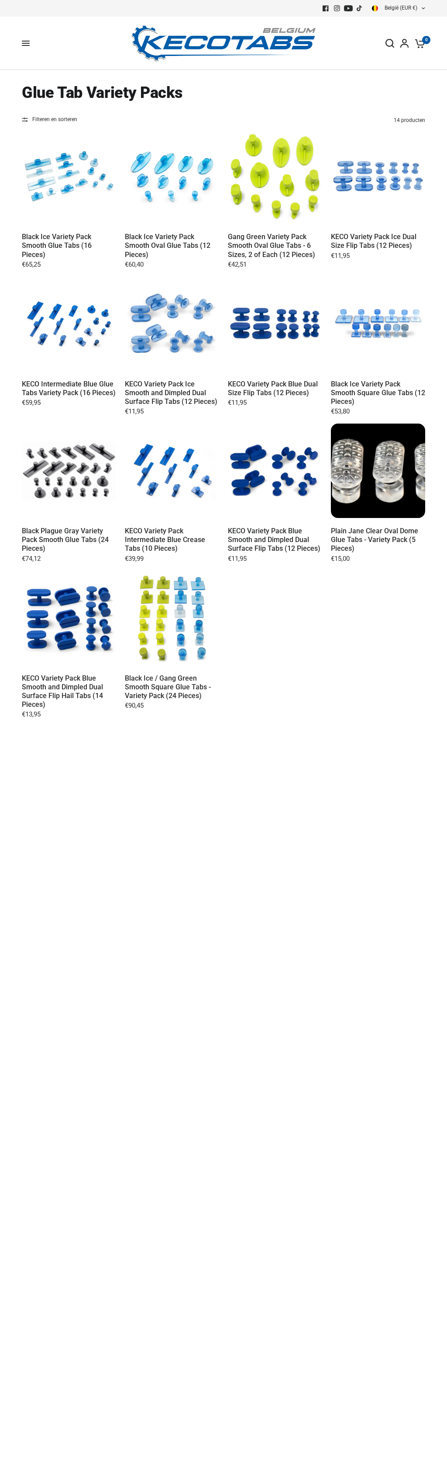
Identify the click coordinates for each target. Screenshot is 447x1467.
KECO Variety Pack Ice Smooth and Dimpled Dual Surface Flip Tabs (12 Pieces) (171, 393)
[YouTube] (348, 8)
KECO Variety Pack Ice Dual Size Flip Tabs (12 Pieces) (373, 241)
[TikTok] (359, 8)
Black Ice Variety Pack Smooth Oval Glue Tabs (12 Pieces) (167, 245)
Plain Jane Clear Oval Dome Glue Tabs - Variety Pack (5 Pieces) (374, 540)
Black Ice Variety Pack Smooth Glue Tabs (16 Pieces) (57, 245)
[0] (418, 43)
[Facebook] (325, 8)
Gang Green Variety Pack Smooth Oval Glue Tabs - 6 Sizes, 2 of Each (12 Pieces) (271, 245)
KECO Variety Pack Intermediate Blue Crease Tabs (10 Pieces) (165, 540)
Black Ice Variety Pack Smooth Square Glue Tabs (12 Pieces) (378, 393)
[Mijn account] (404, 43)
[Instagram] (337, 8)
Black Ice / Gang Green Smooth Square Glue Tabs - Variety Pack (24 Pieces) (168, 687)
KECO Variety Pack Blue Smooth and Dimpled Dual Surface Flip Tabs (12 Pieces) (274, 540)
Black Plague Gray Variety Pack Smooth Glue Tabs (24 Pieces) (65, 540)
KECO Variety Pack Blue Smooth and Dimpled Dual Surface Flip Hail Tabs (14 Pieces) (62, 691)
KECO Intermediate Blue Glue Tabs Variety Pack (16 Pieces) (69, 388)
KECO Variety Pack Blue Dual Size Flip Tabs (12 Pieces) (273, 388)
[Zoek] (389, 43)
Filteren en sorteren (54, 119)
